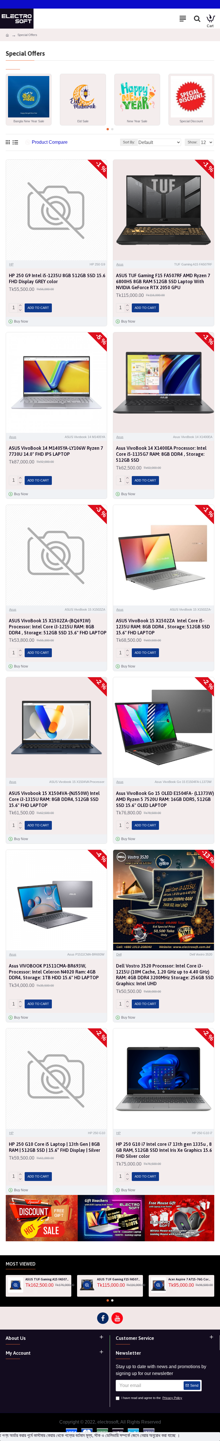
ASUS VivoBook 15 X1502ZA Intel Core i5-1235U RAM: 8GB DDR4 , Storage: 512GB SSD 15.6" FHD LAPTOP (163, 626)
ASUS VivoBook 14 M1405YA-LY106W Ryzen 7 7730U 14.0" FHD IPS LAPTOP (56, 451)
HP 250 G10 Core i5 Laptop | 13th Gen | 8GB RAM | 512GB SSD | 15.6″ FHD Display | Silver (54, 1147)
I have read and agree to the (151, 1398)
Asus (119, 264)
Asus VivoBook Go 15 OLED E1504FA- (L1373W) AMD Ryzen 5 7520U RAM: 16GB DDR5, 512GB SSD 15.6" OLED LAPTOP (165, 799)
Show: (192, 142)
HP (11, 264)
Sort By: (129, 142)
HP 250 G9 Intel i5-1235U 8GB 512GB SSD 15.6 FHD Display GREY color (57, 278)
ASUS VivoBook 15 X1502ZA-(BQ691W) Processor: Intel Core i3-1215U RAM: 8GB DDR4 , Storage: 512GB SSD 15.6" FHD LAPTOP (58, 626)
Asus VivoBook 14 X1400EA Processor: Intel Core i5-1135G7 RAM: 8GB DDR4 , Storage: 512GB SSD (161, 454)
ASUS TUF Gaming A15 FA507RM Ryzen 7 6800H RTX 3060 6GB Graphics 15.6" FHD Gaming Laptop (47, 1279)
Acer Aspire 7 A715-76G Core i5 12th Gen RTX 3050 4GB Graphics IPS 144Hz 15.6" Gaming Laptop (190, 1279)
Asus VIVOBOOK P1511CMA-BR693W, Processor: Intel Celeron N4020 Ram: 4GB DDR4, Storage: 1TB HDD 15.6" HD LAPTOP (54, 971)
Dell (118, 954)
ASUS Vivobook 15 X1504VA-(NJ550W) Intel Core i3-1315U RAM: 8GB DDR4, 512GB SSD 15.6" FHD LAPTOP (54, 799)
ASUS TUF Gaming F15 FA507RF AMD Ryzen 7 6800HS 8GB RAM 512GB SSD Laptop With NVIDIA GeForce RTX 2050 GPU (163, 281)
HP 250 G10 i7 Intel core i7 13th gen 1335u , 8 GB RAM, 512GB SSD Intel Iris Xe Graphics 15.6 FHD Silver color (164, 1150)
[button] (108, 129)
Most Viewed (21, 1263)
